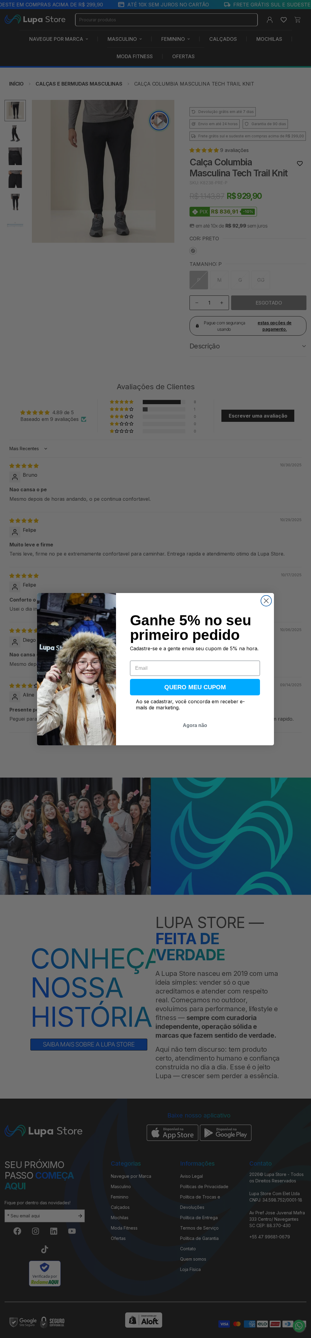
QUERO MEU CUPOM (195, 687)
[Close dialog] (266, 600)
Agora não (195, 725)
